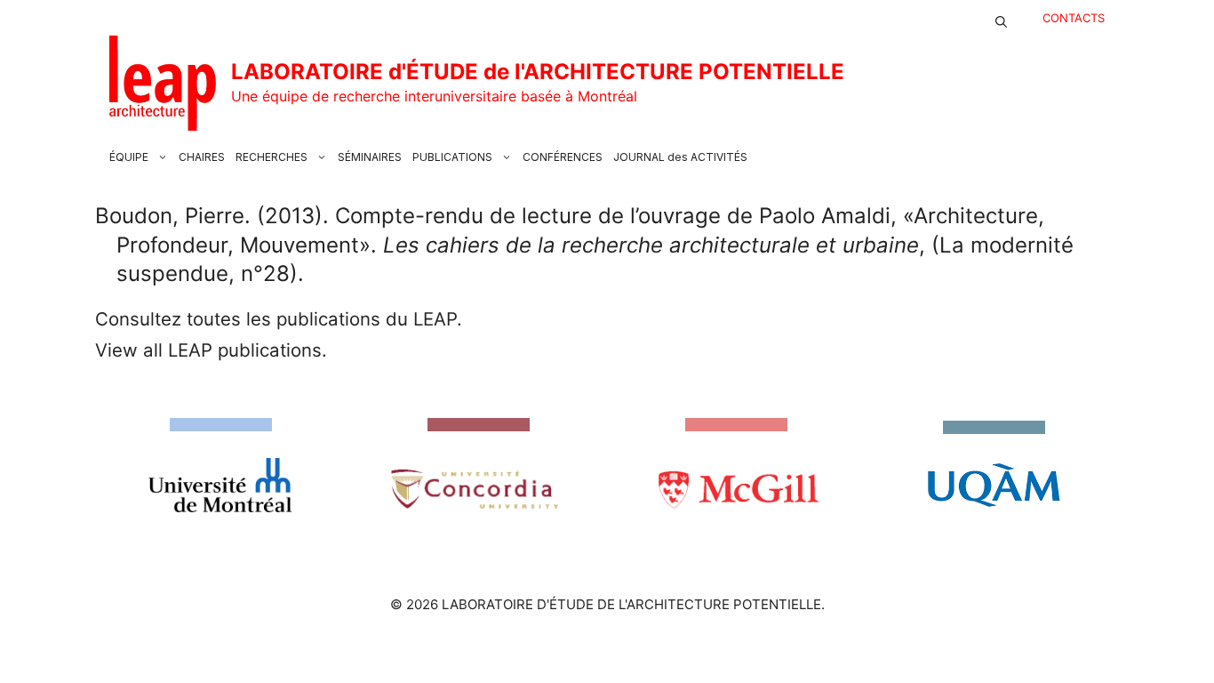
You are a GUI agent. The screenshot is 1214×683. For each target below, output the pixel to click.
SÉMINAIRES (370, 157)
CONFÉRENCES (563, 157)
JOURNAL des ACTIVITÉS (680, 157)
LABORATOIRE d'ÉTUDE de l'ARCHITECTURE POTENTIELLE (537, 71)
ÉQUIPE (128, 157)
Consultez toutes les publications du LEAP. (278, 319)
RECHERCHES (271, 157)
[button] (1001, 18)
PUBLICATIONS (452, 157)
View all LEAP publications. (211, 350)
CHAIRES (202, 157)
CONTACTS (1073, 18)
